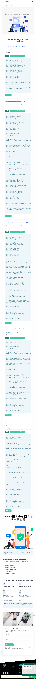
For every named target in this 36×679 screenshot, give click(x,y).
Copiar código (8, 216)
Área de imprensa (6, 667)
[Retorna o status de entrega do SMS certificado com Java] (7, 516)
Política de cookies (14, 668)
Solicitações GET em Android (10, 565)
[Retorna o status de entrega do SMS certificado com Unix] (13, 516)
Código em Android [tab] (10, 50)
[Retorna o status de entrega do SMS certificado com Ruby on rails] (16, 516)
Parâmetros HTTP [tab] (19, 50)
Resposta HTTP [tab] (9, 52)
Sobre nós (4, 666)
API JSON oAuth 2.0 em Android (10, 573)
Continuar (31, 676)
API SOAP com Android (9, 571)
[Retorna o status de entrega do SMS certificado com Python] (19, 516)
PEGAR (7, 56)
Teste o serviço (9, 644)
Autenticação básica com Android (10, 569)
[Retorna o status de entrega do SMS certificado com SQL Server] (28, 516)
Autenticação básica (20, 56)
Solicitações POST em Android (10, 567)
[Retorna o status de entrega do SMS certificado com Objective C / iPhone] (25, 516)
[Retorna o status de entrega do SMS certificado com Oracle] (31, 516)
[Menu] (32, 1)
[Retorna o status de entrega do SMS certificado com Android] (22, 516)
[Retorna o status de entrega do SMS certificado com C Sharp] (10, 516)
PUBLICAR (12, 56)
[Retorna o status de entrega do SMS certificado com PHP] (4, 516)
